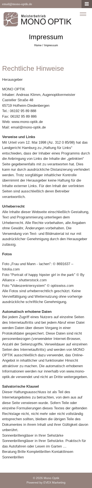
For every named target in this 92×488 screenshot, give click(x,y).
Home (38, 45)
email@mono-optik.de (17, 4)
